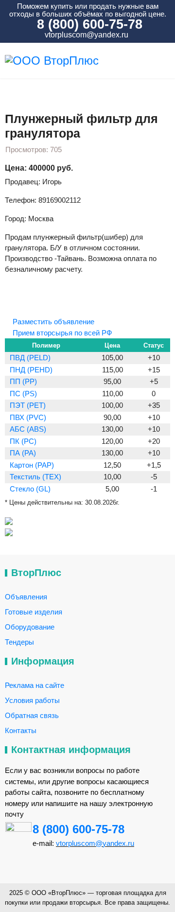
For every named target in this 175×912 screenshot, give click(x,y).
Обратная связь (32, 715)
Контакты (20, 730)
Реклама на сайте (34, 685)
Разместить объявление (52, 321)
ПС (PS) (23, 393)
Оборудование (29, 627)
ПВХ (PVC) (28, 417)
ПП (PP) (23, 381)
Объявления (26, 597)
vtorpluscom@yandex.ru (85, 35)
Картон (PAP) (32, 465)
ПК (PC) (23, 441)
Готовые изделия (33, 612)
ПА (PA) (23, 453)
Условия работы (32, 700)
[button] (17, 288)
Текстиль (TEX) (35, 477)
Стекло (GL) (30, 489)
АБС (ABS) (28, 429)
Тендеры (19, 642)
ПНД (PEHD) (31, 370)
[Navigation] (166, 60)
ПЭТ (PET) (28, 405)
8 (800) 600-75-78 (78, 829)
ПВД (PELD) (30, 357)
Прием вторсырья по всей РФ (61, 333)
